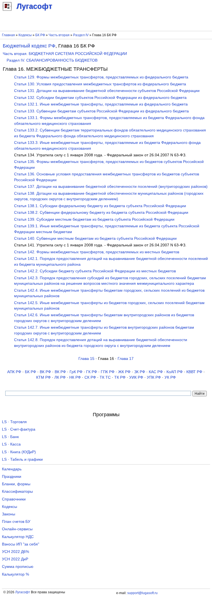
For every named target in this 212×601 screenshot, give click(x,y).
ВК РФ (45, 372)
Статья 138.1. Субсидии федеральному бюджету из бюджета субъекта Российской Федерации (100, 206)
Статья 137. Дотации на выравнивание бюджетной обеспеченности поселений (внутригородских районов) (111, 186)
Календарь (12, 469)
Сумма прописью (17, 567)
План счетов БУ (16, 522)
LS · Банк (10, 437)
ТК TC (105, 377)
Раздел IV (81, 35)
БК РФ (40, 35)
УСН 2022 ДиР (15, 559)
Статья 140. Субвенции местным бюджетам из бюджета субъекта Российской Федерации (95, 238)
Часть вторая (59, 35)
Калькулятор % (15, 574)
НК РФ (75, 377)
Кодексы (25, 35)
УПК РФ (154, 377)
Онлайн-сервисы (17, 529)
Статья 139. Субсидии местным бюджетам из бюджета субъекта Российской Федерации (94, 219)
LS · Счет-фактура (18, 429)
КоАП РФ (174, 372)
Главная (8, 35)
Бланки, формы (16, 484)
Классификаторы (17, 491)
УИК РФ (136, 377)
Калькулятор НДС (18, 537)
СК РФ (90, 377)
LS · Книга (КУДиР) (19, 452)
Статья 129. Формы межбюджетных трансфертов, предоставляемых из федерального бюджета (101, 77)
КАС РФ (156, 372)
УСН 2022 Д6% (15, 552)
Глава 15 (86, 359)
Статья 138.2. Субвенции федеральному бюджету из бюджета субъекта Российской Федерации (101, 212)
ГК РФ (91, 372)
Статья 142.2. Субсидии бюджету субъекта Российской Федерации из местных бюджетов (95, 271)
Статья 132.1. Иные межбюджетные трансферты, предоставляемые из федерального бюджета (101, 104)
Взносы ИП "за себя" (20, 544)
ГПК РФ (108, 372)
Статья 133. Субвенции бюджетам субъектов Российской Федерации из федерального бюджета (101, 111)
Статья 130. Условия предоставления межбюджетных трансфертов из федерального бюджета (100, 84)
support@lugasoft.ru (142, 593)
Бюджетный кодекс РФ (29, 46)
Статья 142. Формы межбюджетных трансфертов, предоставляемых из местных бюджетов (96, 252)
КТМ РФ (43, 377)
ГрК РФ (76, 372)
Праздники (11, 477)
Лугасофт (22, 592)
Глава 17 (126, 359)
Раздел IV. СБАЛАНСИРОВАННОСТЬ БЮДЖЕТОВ (52, 60)
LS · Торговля (14, 422)
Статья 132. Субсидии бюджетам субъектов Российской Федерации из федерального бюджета (100, 98)
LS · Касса (11, 444)
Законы (8, 514)
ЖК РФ (124, 372)
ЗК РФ (139, 372)
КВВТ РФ (194, 372)
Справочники (14, 499)
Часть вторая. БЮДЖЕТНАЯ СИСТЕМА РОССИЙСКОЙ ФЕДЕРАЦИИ (65, 54)
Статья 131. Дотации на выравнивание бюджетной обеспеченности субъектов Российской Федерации (107, 91)
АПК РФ (14, 372)
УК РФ (170, 377)
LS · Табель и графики (22, 459)
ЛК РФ (60, 377)
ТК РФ (120, 377)
